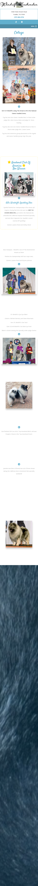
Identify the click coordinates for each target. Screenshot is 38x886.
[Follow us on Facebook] (16, 22)
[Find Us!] (21, 22)
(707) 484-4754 (19, 17)
